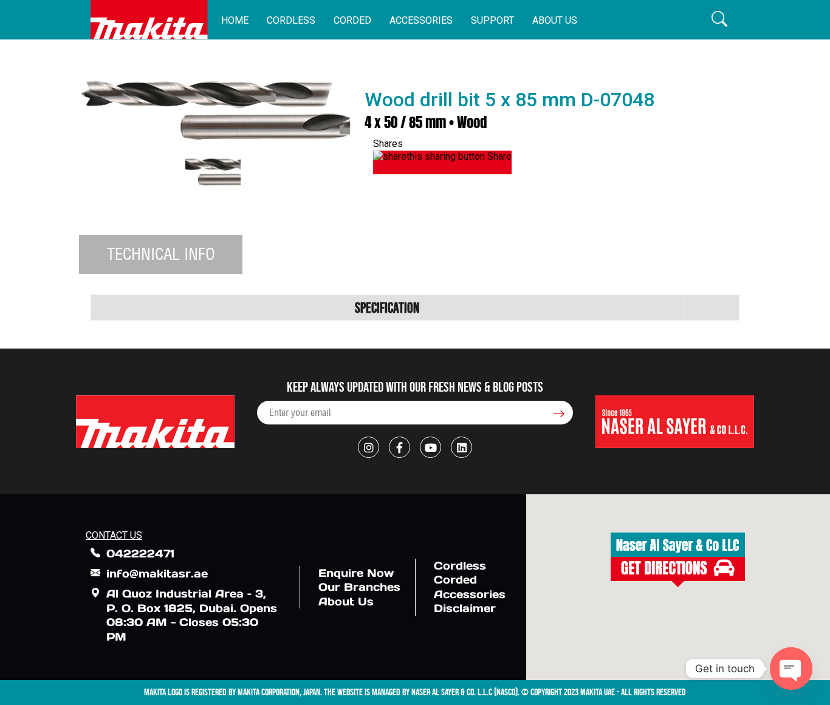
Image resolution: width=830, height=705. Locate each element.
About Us (554, 20)
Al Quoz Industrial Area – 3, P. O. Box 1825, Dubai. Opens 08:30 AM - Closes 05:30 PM (191, 615)
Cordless (291, 20)
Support (492, 20)
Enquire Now (356, 573)
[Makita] (149, 19)
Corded (352, 20)
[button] (719, 19)
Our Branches (359, 587)
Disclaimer (465, 608)
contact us (114, 535)
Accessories (421, 20)
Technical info (161, 254)
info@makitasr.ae (157, 574)
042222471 (140, 553)
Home (235, 20)
